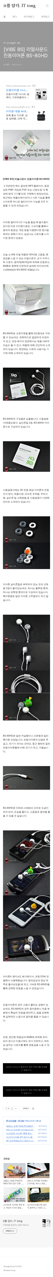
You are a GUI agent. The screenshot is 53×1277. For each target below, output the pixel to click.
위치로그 (45, 16)
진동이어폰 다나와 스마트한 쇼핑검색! (17, 90)
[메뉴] (47, 6)
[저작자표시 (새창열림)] (33, 1108)
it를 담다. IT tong (20, 6)
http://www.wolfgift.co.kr (18, 107)
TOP (47, 1267)
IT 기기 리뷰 (11, 1121)
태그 (15, 16)
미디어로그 (29, 16)
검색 (40, 6)
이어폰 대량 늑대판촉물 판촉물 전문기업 (17, 111)
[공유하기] (12, 1108)
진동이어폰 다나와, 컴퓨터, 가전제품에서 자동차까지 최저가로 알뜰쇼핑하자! (17, 96)
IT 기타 (21, 1121)
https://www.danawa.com (18, 86)
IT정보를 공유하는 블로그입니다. (16, 1225)
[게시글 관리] (16, 1108)
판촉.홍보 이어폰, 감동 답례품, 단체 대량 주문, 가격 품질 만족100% (17, 117)
